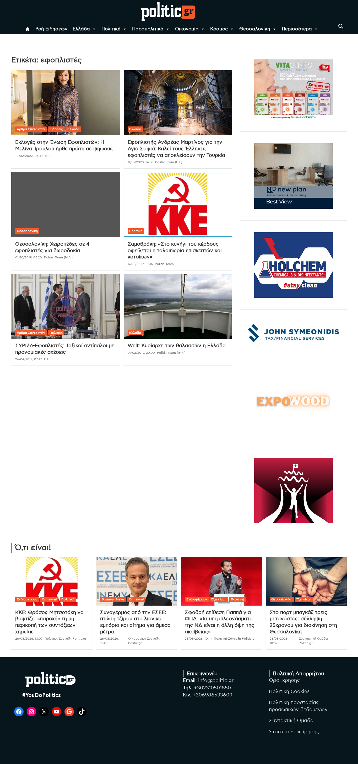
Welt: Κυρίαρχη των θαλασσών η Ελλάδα (177, 345)
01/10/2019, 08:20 (28, 257)
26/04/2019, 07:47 (28, 359)
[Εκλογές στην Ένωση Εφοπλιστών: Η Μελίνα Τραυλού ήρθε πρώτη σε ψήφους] (65, 103)
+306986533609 (212, 695)
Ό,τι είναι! (49, 599)
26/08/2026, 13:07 (28, 638)
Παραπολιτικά (148, 29)
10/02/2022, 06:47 (29, 155)
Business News (113, 599)
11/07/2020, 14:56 (140, 162)
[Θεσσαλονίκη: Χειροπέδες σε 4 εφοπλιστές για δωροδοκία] (65, 204)
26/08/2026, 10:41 (198, 638)
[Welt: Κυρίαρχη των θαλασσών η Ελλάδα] (177, 306)
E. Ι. (47, 155)
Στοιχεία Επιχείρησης (294, 731)
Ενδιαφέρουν (27, 599)
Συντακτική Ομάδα (291, 720)
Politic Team (164, 263)
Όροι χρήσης (284, 680)
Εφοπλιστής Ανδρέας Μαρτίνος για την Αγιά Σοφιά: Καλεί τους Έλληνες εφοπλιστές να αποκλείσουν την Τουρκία (176, 149)
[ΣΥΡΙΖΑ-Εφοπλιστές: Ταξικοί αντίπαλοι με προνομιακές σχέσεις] (65, 306)
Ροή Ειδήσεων (51, 29)
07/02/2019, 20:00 (141, 352)
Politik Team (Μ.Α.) (58, 257)
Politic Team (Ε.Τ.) (168, 162)
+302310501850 (212, 687)
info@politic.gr (216, 680)
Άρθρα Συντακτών (31, 129)
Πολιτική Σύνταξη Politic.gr (65, 638)
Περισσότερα (297, 29)
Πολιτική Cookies (289, 691)
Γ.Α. (47, 359)
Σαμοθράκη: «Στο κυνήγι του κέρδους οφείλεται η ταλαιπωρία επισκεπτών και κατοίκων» (175, 250)
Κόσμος (219, 29)
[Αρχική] (28, 29)
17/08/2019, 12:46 (140, 263)
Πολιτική (111, 29)
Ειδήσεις (56, 129)
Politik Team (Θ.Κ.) (171, 352)
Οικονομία (187, 29)
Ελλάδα (81, 29)
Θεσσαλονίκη (254, 29)
